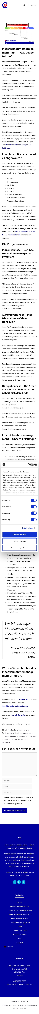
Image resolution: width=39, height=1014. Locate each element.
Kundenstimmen (19, 935)
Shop (19, 926)
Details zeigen (27, 528)
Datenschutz (15, 1002)
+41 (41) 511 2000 (19, 981)
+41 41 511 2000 (24, 699)
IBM (6, 733)
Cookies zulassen (19, 534)
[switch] (34, 506)
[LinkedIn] (19, 882)
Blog (19, 939)
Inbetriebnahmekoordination (20, 914)
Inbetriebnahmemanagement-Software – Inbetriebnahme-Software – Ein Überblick (19, 739)
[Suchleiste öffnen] (24, 5)
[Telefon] (14, 882)
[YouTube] (23, 882)
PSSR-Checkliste (20, 930)
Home (19, 902)
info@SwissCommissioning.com (15, 706)
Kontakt (19, 943)
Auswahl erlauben (19, 541)
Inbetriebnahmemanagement (16, 730)
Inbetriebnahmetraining (20, 918)
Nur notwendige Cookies (19, 548)
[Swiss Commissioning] (5, 5)
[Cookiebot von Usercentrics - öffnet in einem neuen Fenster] (28, 464)
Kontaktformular (18, 715)
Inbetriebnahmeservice (19, 906)
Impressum (24, 1002)
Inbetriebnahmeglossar (20, 922)
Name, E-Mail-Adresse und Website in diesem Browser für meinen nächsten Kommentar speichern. (19, 800)
